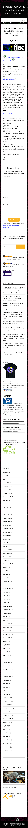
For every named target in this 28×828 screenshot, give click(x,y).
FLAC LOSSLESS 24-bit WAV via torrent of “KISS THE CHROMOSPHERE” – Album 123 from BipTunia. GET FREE (14, 336)
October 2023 (6, 560)
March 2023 (6, 578)
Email (5, 204)
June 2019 (5, 687)
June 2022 (5, 592)
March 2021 (6, 620)
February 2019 (7, 701)
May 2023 (5, 571)
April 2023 (5, 574)
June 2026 (5, 475)
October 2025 (6, 493)
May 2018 (5, 733)
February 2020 (7, 659)
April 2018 (5, 736)
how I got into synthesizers (10, 309)
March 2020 (6, 655)
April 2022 (5, 599)
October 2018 (6, 715)
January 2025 (6, 521)
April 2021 (5, 616)
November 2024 (7, 528)
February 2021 (7, 623)
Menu (23, 20)
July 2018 (5, 726)
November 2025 (7, 490)
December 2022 (7, 585)
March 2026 (6, 483)
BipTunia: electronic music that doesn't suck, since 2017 (14, 10)
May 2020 (5, 648)
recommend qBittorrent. (9, 79)
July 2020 (5, 645)
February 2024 (7, 549)
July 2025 (5, 500)
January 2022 (6, 606)
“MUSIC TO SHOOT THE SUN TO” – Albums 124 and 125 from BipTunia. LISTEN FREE (12, 298)
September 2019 (7, 676)
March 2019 (6, 697)
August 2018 (6, 722)
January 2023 (6, 581)
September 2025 (7, 497)
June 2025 (5, 504)
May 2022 (5, 595)
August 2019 (6, 680)
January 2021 (6, 627)
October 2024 (6, 532)
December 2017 (7, 750)
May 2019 (5, 690)
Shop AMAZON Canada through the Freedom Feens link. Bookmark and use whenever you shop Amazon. (13, 429)
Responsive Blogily (9, 825)
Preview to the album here (9, 113)
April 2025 (5, 511)
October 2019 (6, 673)
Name (5, 197)
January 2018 (6, 747)
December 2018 (7, 708)
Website (6, 212)
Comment (7, 177)
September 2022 (7, 588)
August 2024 (6, 535)
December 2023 (7, 556)
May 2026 (5, 479)
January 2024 (6, 553)
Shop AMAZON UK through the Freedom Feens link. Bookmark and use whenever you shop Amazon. (13, 421)
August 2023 (6, 567)
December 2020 (7, 630)
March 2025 (6, 514)
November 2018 (7, 711)
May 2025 (5, 507)
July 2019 (5, 683)
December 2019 (7, 666)
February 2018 (7, 743)
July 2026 (5, 472)
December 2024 (7, 525)
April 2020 (5, 652)
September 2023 (7, 564)
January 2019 (6, 704)
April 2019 (5, 694)
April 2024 (5, 546)
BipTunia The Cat (14, 41)
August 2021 (6, 613)
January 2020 (6, 662)
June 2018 (5, 729)
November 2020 (7, 634)
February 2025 (7, 518)
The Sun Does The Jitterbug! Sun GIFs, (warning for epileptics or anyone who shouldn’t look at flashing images (13, 314)
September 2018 (7, 718)
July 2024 (5, 539)
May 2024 (5, 542)
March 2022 (6, 602)
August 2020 (6, 641)
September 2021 (7, 609)
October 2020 (6, 637)
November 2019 (7, 669)
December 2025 (7, 486)
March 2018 (6, 740)
